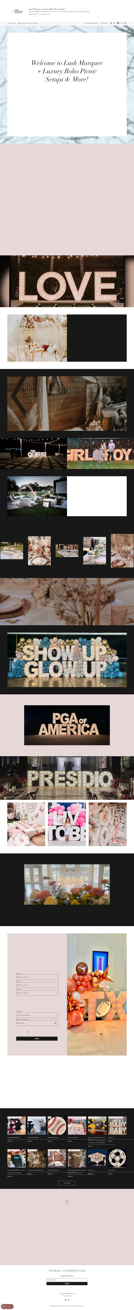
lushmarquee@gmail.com (91, 23)
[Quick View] (97, 1158)
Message (19, 997)
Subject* (19, 1011)
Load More (67, 1183)
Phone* (19, 989)
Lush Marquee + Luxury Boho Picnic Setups (47, 9)
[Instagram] (111, 23)
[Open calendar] (55, 1023)
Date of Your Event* (23, 1019)
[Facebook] (114, 23)
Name (18, 973)
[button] (125, 23)
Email (18, 981)
